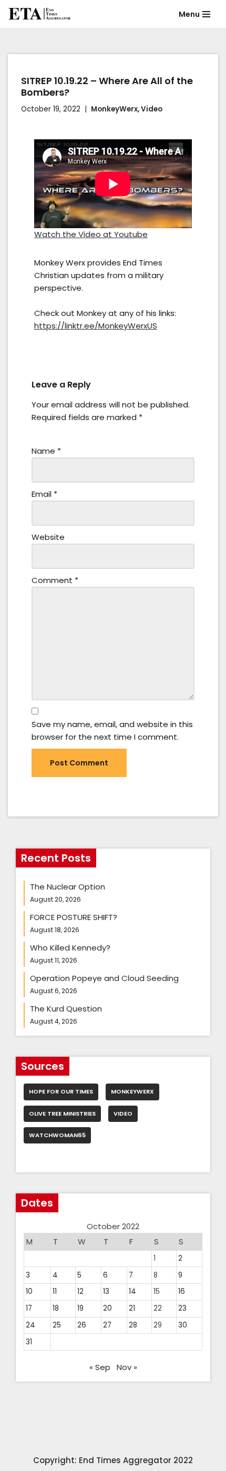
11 (55, 1291)
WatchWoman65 (57, 1135)
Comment (55, 580)
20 (107, 1308)
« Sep (99, 1367)
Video (151, 109)
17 (29, 1308)
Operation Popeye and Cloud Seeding (104, 978)
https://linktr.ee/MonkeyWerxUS (95, 325)
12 (80, 1291)
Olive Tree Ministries (62, 1113)
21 (132, 1308)
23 (182, 1308)
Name (46, 450)
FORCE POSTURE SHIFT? (73, 917)
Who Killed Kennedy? (70, 947)
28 (133, 1325)
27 (107, 1325)
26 (81, 1325)
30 (182, 1325)
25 (57, 1325)
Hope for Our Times (61, 1091)
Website (48, 537)
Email (44, 493)
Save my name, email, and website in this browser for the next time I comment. (112, 730)
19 (80, 1308)
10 (29, 1291)
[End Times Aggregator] (39, 14)
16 (181, 1291)
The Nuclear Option (67, 886)
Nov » (127, 1367)
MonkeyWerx (114, 109)
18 (56, 1308)
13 (106, 1291)
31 (29, 1342)
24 (30, 1325)
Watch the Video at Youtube (91, 234)
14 (132, 1291)
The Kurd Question (66, 1008)
